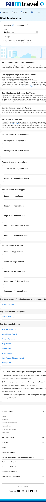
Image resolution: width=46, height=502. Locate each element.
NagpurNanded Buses (14, 216)
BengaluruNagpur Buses (15, 291)
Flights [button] (5, 12)
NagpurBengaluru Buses (15, 235)
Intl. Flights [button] (37, 12)
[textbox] (21, 32)
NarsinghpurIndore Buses (16, 141)
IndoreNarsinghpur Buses (16, 168)
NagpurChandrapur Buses (16, 225)
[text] (4, 12)
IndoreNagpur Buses (14, 262)
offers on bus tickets (14, 124)
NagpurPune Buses (13, 196)
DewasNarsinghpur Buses (16, 178)
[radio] (9, 25)
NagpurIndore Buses (14, 206)
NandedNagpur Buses (14, 271)
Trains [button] (25, 12)
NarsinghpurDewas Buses (16, 150)
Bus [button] (15, 12)
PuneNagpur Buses (13, 252)
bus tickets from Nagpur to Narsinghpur (31, 86)
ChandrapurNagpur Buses (16, 281)
